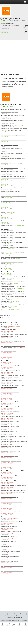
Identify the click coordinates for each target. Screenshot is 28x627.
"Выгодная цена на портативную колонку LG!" (11, 531)
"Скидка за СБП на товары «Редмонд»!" (11, 25)
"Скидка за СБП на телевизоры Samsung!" (10, 360)
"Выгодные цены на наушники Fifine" (9, 526)
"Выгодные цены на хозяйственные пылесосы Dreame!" (13, 485)
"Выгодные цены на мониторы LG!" (8, 225)
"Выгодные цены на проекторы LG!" (9, 541)
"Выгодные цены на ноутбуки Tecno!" (9, 355)
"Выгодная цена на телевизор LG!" (8, 187)
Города (3, 614)
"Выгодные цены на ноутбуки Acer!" (8, 351)
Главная (2, 625)
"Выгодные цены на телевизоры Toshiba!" (10, 401)
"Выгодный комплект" (5, 301)
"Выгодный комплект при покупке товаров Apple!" (11, 242)
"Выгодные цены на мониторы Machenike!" (10, 421)
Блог (20, 615)
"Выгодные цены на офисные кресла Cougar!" (11, 551)
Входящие (20, 625)
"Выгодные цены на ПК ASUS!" (7, 125)
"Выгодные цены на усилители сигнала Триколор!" (12, 566)
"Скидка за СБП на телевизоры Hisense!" (10, 406)
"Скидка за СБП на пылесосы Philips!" (9, 480)
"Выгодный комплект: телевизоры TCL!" (9, 456)
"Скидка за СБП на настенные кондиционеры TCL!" (12, 470)
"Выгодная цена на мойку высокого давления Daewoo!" (13, 215)
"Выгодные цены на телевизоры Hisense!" (10, 396)
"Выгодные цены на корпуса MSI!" (8, 546)
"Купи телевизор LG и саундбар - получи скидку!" (11, 153)
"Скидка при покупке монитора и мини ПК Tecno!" (11, 502)
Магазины (14, 625)
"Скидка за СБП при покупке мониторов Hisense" (11, 380)
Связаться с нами (9, 615)
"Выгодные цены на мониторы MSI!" (9, 475)
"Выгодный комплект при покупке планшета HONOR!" (12, 163)
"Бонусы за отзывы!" (5, 309)
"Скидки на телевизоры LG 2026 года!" (9, 497)
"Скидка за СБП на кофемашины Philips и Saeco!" (12, 416)
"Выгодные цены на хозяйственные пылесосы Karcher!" (13, 158)
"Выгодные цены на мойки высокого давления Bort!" (12, 220)
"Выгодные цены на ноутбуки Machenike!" (10, 426)
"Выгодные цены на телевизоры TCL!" (9, 168)
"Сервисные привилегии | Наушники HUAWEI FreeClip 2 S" (14, 206)
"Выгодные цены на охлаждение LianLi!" (10, 561)
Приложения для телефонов (14, 617)
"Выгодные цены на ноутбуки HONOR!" (9, 145)
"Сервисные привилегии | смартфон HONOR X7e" (12, 446)
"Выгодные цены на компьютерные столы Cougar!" (12, 571)
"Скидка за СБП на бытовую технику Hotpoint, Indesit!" (12, 341)
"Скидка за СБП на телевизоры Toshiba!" (10, 392)
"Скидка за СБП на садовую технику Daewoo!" (11, 461)
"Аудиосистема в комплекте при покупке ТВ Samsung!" (11, 30)
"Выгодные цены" (4, 229)
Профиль (25, 625)
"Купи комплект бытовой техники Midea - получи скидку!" (13, 140)
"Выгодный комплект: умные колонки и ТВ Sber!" (11, 521)
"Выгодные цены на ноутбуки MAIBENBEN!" (10, 191)
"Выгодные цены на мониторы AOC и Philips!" (11, 506)
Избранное (8, 624)
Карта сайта (12, 614)
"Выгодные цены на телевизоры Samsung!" (10, 511)
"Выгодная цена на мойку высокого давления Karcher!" (13, 135)
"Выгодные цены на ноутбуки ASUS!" (9, 536)
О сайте (22, 614)
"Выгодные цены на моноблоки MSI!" (9, 431)
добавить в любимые (21, 20)
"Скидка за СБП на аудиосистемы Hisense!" (10, 370)
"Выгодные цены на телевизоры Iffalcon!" (10, 365)
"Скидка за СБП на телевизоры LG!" (9, 465)
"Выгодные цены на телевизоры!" (8, 329)
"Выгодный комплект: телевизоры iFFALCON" (11, 451)
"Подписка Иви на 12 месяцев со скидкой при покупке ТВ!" (13, 296)
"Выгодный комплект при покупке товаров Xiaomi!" (12, 171)
